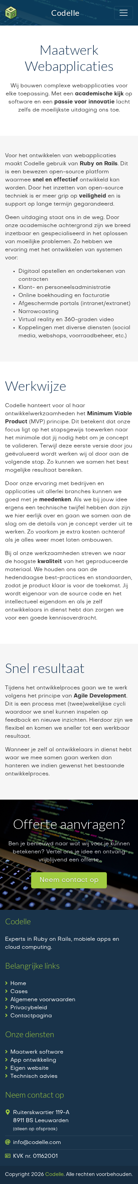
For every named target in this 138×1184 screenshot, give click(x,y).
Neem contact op (69, 880)
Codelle (54, 1174)
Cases (19, 992)
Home (18, 983)
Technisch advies (34, 1076)
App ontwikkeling (33, 1060)
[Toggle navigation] (123, 12)
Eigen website (29, 1068)
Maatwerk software (36, 1052)
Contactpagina (31, 1016)
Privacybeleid (28, 1008)
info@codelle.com (37, 1142)
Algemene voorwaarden (42, 1000)
